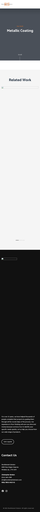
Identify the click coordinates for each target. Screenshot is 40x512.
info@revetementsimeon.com (12, 480)
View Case (20, 92)
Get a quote (8, 442)
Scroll (20, 55)
